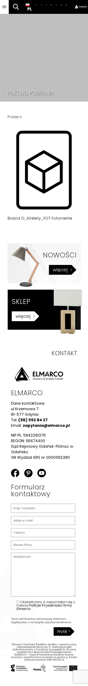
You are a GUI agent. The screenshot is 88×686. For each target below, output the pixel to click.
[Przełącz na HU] (51, 5)
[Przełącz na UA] (61, 5)
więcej (60, 269)
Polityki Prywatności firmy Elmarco (44, 607)
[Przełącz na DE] (41, 5)
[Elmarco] (78, 7)
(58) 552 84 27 (33, 420)
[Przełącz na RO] (46, 5)
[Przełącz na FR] (66, 5)
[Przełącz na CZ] (56, 5)
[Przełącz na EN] (36, 5)
